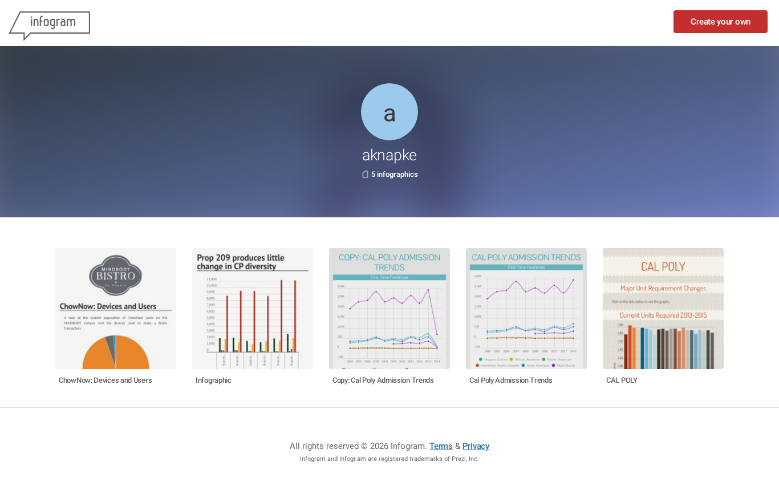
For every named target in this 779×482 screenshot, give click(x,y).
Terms (441, 446)
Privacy (475, 446)
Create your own (720, 22)
